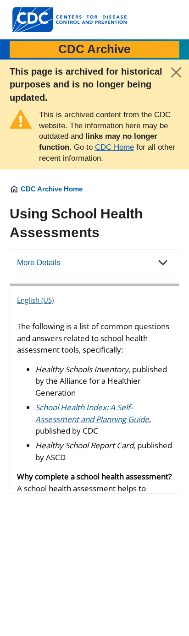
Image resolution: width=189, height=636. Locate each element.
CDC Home (114, 147)
